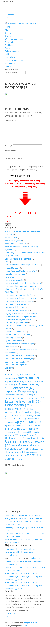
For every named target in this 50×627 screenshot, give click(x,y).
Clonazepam (22, 388)
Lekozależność (15, 408)
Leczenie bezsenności (14, 280)
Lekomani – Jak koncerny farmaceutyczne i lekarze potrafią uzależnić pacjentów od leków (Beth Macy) (24, 289)
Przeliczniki (9, 42)
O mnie (8, 33)
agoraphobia (11, 378)
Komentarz (10, 120)
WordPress (25, 625)
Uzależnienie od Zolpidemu (16, 365)
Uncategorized (11, 346)
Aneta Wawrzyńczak (13, 240)
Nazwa (8, 146)
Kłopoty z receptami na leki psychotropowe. (23, 515)
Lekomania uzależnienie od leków (19, 301)
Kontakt (8, 66)
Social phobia (34, 425)
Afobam (12, 374)
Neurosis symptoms (33, 415)
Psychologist (11, 422)
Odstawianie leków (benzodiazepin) (19, 319)
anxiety (21, 381)
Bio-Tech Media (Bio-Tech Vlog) (18, 259)
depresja (13, 391)
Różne (7, 48)
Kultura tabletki (11, 277)
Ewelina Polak (10, 567)
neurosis (16, 415)
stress (34, 429)
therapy (32, 435)
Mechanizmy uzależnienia (15, 304)
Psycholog (34, 418)
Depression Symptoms (15, 395)
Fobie (7, 262)
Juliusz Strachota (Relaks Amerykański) (21, 271)
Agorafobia (27, 374)
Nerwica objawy (22, 413)
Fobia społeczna (32, 398)
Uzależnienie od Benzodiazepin (24, 438)
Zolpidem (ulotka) (12, 51)
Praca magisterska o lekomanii (18, 334)
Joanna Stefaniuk (12, 268)
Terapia (26, 431)
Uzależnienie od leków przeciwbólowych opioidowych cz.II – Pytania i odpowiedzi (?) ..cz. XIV (24, 576)
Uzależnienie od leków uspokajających (22, 447)
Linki (7, 54)
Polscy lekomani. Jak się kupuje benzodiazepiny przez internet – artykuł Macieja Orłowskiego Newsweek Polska (24, 521)
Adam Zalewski (11, 237)
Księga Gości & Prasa (14, 60)
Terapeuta (12, 431)
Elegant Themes (31, 622)
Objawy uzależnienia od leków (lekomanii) (22, 313)
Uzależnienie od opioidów (15, 362)
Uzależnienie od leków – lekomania (19, 356)
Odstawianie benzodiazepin (16, 419)
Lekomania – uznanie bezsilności (18, 295)
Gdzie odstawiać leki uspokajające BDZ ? (22, 265)
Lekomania (18, 404)
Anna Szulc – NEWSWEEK (15, 243)
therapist (23, 435)
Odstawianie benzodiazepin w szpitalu (20, 316)
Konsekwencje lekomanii (15, 274)
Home (7, 27)
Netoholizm (10, 57)
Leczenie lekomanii (23, 401)
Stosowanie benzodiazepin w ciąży (19, 343)
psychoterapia (29, 422)
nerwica (13, 412)
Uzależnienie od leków (24, 443)
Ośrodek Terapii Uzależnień (16, 322)
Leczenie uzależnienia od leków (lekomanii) (23, 283)
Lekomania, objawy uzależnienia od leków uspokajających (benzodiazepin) (21, 552)
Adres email (10, 150)
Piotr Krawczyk (11, 549)
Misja (7, 30)
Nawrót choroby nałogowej (16, 310)
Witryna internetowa (13, 158)
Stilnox (12, 428)
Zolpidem (9, 368)
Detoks (30, 394)
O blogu (8, 36)
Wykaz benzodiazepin (14, 39)
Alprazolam (28, 378)
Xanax (33, 455)
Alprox (10, 381)
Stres (24, 428)
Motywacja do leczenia (14, 307)
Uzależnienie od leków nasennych (19, 359)
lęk (30, 408)
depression (29, 391)
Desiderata (9, 45)
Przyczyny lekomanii (13, 337)
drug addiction (13, 398)
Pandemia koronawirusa (15, 331)
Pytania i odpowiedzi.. (14, 340)
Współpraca (10, 63)
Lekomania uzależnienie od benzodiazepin (22, 298)
